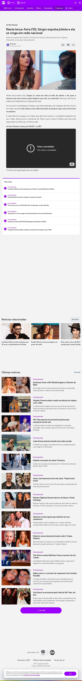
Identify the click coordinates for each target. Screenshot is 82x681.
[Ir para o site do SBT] (52, 652)
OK (70, 674)
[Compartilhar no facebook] (68, 44)
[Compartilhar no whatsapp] (63, 44)
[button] (16, 336)
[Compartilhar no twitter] (73, 44)
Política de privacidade (42, 660)
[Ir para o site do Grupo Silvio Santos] (37, 652)
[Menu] (80, 3)
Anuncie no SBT (24, 660)
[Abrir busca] (75, 3)
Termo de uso (59, 660)
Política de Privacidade (32, 675)
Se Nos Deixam (12, 25)
